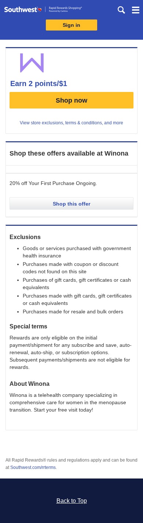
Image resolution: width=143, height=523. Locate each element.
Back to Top (71, 501)
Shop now (71, 100)
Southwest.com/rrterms (33, 467)
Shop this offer (71, 204)
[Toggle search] (121, 10)
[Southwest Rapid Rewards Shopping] (43, 10)
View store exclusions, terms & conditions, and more (71, 122)
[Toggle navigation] (135, 11)
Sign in (71, 25)
